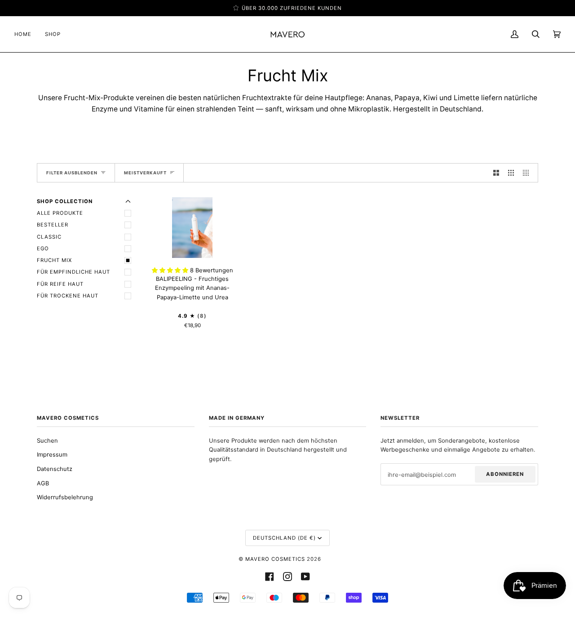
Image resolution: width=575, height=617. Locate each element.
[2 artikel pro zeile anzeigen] (496, 173)
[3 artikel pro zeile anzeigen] (511, 173)
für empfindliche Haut (73, 272)
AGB (43, 483)
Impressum (52, 454)
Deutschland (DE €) (284, 538)
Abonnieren (505, 474)
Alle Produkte (60, 213)
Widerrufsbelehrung (65, 497)
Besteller (52, 225)
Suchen (47, 440)
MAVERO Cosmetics (275, 559)
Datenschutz (54, 468)
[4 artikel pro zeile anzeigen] (528, 173)
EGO (43, 248)
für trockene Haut (67, 296)
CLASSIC (49, 237)
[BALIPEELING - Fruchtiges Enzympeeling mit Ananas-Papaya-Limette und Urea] (192, 227)
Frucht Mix (54, 260)
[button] (171, 270)
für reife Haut (60, 284)
